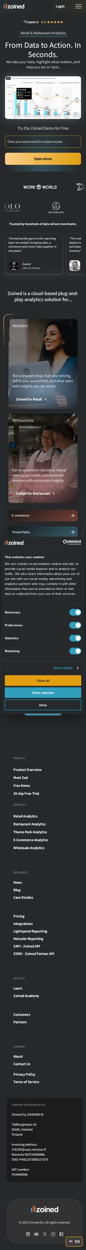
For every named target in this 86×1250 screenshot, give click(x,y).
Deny (43, 705)
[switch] (75, 625)
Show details (63, 668)
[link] (31, 399)
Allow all (43, 680)
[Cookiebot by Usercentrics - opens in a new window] (63, 542)
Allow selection (43, 692)
